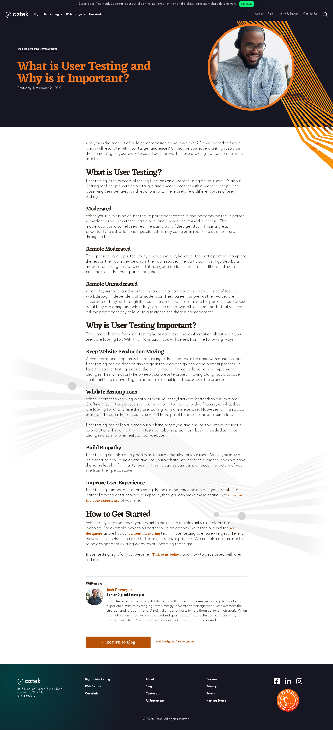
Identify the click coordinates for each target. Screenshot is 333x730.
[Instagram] (299, 681)
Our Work (95, 14)
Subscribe (247, 4)
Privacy (211, 686)
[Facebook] (277, 681)
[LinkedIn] (288, 681)
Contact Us (310, 14)
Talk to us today (165, 555)
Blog (271, 14)
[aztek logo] (17, 14)
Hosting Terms (216, 700)
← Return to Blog (118, 642)
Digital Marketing (46, 14)
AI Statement (155, 700)
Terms (210, 693)
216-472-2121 (27, 696)
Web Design (74, 14)
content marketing (144, 534)
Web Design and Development (37, 49)
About (259, 14)
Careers (211, 679)
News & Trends (288, 14)
